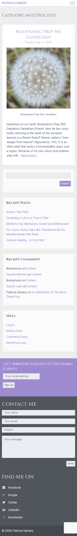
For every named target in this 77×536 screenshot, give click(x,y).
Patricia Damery (14, 3)
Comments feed (16, 337)
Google (12, 495)
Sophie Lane (14, 286)
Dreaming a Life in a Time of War (27, 218)
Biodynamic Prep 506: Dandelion (39, 34)
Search (65, 183)
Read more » (29, 155)
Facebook (14, 487)
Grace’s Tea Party (17, 212)
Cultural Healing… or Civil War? (25, 240)
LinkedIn (13, 510)
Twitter (12, 502)
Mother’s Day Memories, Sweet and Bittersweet (37, 224)
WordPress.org (16, 343)
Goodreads (15, 517)
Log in (10, 325)
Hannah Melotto (16, 274)
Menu (72, 3)
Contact (31, 268)
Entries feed (14, 331)
